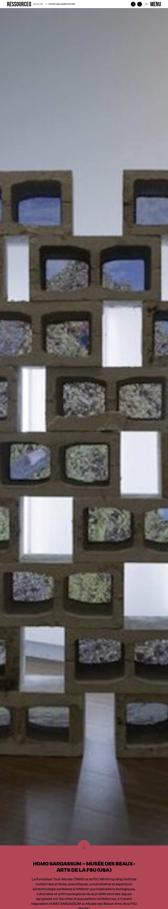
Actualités (38, 4)
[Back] (139, 4)
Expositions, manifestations (62, 4)
